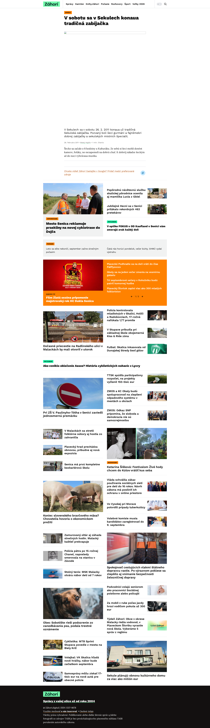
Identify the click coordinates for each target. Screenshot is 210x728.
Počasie (105, 4)
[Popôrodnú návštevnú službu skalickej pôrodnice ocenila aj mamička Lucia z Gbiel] (157, 193)
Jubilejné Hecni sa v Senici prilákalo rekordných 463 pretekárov (124, 209)
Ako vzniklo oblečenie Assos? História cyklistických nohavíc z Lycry (91, 366)
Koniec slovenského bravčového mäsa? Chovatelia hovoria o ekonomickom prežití (71, 519)
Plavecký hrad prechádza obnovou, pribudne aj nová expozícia (82, 450)
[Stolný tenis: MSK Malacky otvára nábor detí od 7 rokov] (52, 573)
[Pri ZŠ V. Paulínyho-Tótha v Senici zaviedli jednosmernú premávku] (73, 393)
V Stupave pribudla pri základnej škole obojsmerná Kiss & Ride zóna (125, 333)
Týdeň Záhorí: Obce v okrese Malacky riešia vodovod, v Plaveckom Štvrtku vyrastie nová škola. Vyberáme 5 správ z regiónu (125, 625)
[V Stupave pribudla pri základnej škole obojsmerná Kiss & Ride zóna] (157, 333)
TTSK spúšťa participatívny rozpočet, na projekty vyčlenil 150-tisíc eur (125, 378)
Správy (69, 4)
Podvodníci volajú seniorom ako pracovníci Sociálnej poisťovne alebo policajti (125, 590)
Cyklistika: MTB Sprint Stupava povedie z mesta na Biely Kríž (83, 645)
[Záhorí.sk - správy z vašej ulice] (51, 4)
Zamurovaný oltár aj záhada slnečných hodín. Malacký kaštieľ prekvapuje (82, 538)
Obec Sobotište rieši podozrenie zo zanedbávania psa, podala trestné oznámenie (68, 626)
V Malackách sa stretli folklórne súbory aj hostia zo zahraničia (83, 434)
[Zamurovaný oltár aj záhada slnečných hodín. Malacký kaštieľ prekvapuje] (52, 538)
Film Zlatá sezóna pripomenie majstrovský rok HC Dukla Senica (70, 299)
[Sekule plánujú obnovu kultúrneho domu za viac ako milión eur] (137, 656)
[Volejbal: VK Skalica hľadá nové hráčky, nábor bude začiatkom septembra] (52, 661)
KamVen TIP (50, 294)
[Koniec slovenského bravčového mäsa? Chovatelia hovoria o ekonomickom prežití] (73, 496)
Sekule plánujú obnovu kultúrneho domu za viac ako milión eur (136, 677)
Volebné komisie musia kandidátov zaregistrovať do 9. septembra (125, 522)
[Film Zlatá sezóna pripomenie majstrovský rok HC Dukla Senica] (73, 275)
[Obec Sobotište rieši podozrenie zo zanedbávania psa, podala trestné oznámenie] (73, 603)
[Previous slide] (131, 296)
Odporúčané (52, 219)
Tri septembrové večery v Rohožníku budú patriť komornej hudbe (132, 282)
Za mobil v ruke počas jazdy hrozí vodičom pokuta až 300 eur (126, 606)
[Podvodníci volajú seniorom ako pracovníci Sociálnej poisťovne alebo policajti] (157, 590)
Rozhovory (116, 4)
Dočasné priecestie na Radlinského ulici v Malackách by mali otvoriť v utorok (73, 347)
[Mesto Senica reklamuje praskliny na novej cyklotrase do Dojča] (73, 198)
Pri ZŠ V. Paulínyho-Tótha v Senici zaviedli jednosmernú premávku (73, 414)
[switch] (159, 4)
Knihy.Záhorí (92, 4)
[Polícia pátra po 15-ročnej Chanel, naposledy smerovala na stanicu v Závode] (52, 556)
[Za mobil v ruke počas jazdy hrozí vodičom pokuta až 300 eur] (157, 606)
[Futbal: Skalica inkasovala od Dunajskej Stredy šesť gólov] (157, 349)
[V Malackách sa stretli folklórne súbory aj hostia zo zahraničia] (52, 434)
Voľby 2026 (138, 4)
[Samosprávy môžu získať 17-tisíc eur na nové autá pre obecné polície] (52, 677)
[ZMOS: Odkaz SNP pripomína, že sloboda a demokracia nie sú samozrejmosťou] (157, 415)
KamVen (79, 4)
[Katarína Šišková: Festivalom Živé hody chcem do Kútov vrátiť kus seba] (137, 443)
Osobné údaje (87, 711)
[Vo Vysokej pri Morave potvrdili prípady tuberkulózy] (157, 506)
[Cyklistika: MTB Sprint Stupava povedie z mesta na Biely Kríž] (52, 645)
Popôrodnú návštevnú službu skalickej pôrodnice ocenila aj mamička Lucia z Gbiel (126, 193)
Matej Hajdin (85, 143)
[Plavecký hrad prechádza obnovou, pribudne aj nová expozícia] (52, 450)
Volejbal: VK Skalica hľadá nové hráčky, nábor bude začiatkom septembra (81, 661)
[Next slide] (142, 296)
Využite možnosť (60, 711)
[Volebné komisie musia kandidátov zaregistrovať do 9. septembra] (157, 522)
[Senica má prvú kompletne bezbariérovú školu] (52, 466)
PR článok (112, 222)
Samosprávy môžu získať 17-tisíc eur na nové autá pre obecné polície (83, 677)
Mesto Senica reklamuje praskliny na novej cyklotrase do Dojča (73, 228)
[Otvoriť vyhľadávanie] (165, 4)
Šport (127, 4)
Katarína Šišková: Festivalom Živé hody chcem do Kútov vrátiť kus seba (135, 468)
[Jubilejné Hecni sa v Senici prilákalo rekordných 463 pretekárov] (157, 209)
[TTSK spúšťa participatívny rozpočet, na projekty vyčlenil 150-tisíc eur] (157, 379)
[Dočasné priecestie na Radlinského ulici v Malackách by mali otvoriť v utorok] (73, 327)
